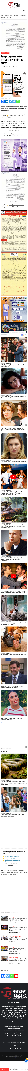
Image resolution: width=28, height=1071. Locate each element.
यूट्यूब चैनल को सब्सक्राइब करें (12, 861)
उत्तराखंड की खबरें (18, 872)
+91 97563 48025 (16, 1036)
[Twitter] (14, 101)
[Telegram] (10, 101)
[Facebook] (3, 101)
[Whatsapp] (18, 101)
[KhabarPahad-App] (14, 83)
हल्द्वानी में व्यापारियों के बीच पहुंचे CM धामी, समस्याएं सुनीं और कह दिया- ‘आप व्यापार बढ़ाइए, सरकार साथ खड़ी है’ (18, 939)
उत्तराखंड (3, 52)
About (3, 1042)
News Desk (12, 942)
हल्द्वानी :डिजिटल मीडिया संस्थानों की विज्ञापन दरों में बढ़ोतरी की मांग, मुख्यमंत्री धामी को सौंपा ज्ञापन (17, 950)
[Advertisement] (14, 833)
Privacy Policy (13, 1045)
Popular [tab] (14, 913)
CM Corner (11, 936)
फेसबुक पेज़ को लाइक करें (11, 858)
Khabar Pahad (16, 1053)
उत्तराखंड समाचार (12, 874)
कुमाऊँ (8, 52)
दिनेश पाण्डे (5, 66)
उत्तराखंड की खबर (8, 872)
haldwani (6, 870)
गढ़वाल (16, 957)
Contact (8, 1042)
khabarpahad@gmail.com (16, 1034)
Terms (23, 1042)
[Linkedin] (6, 101)
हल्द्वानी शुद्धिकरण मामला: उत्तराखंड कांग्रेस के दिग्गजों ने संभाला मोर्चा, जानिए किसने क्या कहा (18, 929)
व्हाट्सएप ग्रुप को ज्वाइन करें (12, 856)
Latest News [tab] (5, 913)
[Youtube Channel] (16, 976)
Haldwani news (14, 870)
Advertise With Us (16, 1042)
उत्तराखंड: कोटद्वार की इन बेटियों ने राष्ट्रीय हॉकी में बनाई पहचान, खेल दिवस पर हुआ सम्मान (18, 960)
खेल (14, 957)
